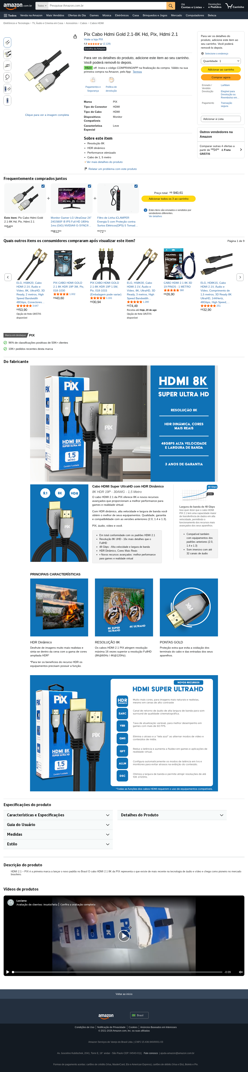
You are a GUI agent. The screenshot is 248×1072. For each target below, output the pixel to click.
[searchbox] (107, 5)
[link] (71, 198)
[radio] (7, 42)
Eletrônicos (122, 15)
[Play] (7, 972)
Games (94, 15)
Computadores (195, 15)
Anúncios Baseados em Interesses (158, 1027)
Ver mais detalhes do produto (105, 161)
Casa (136, 15)
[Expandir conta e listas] (203, 7)
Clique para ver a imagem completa (47, 114)
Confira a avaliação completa (77, 904)
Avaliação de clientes (29, 904)
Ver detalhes (155, 216)
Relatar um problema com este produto (113, 168)
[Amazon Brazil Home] (106, 1017)
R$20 (88, 67)
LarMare (225, 85)
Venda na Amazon (31, 15)
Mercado (176, 15)
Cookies (133, 1027)
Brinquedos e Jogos (155, 15)
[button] (10, 15)
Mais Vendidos (55, 15)
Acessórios (72, 23)
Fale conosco (151, 1053)
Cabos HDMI (97, 23)
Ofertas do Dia (77, 15)
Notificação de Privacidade (111, 1027)
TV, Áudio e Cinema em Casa (47, 23)
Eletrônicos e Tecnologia (16, 23)
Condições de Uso (84, 1027)
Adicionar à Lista (213, 118)
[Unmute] (241, 972)
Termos (137, 71)
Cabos (83, 23)
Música (106, 15)
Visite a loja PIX (93, 39)
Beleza (212, 15)
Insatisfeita (50, 904)
